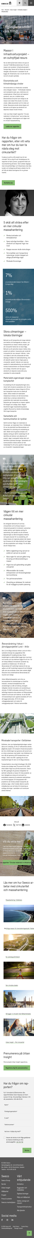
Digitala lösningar (22, 1194)
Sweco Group (5, 1180)
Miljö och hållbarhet (23, 1197)
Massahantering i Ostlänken (14, 900)
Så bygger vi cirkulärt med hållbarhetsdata (18, 1014)
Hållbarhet (4, 1191)
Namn (6, 1105)
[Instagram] (8, 1220)
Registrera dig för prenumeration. (17, 1068)
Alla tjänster (21, 1210)
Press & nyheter (6, 1199)
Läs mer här (19, 1142)
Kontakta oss (8, 183)
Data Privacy (16, 1226)
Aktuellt (7, 10)
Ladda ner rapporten (12, 126)
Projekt (3, 1195)
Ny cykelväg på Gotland (13, 957)
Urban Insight (13, 10)
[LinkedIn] (13, 1220)
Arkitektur (20, 1184)
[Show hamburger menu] (31, 3)
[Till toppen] (29, 1233)
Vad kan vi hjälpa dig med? (12, 1131)
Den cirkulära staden (12, 985)
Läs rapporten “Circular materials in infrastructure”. (17, 862)
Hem (2, 10)
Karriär (3, 1184)
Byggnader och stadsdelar (22, 1189)
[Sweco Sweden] (6, 2)
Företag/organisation (10, 1111)
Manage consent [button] (18, 1228)
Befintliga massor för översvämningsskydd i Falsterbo (20, 928)
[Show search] (25, 3)
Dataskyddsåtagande (6, 1228)
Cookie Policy (24, 1226)
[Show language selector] (19, 3)
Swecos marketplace (8, 1202)
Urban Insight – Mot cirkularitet (15, 1042)
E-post (6, 1118)
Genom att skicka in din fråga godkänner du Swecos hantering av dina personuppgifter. (18, 1140)
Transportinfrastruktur (24, 1207)
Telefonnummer (9, 1124)
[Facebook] (2, 1220)
